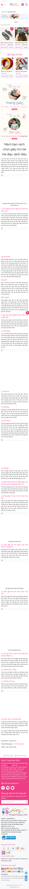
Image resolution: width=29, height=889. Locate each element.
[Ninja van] (4, 868)
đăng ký (9, 765)
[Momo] (3, 852)
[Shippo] (15, 868)
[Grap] (20, 871)
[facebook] (3, 788)
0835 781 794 (10, 826)
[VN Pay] (22, 848)
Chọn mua (4, 47)
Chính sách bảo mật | (6, 876)
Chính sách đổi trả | (6, 878)
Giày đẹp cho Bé (14, 54)
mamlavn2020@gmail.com (12, 828)
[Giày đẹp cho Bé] (14, 97)
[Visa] (13, 848)
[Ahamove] (15, 871)
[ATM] (8, 848)
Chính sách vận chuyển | (19, 876)
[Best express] (20, 868)
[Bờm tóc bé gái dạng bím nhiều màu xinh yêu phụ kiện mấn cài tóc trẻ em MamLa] (22, 64)
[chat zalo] (26, 876)
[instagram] (8, 788)
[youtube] (12, 788)
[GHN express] (9, 868)
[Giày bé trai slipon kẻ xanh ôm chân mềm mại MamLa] (22, 34)
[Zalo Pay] (8, 852)
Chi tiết (11, 47)
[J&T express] (4, 871)
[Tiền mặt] (3, 848)
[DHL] (9, 871)
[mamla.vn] (14, 4)
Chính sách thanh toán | (18, 878)
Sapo (18, 887)
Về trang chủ (4, 874)
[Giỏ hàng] (22, 4)
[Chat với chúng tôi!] (26, 879)
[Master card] (18, 848)
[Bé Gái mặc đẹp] (14, 126)
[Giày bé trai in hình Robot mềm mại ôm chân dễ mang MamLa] (7, 34)
